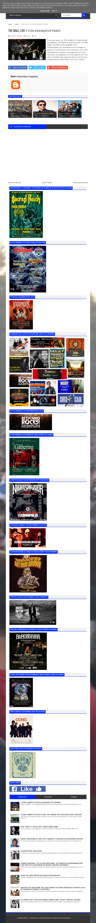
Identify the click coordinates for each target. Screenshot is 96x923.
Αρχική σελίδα (47, 182)
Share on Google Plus (59, 67)
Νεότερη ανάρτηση (14, 182)
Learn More (45, 11)
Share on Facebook (19, 67)
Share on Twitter (39, 67)
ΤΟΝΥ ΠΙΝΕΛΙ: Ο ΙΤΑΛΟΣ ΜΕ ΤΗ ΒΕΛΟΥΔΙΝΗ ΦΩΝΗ (39, 827)
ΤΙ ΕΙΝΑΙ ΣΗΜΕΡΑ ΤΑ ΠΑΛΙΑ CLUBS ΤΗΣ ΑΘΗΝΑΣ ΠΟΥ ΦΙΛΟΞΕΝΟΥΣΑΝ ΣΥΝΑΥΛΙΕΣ (51, 815)
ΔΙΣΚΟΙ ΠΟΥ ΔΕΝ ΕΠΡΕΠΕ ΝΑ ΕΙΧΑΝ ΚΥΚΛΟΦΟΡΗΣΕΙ (40, 875)
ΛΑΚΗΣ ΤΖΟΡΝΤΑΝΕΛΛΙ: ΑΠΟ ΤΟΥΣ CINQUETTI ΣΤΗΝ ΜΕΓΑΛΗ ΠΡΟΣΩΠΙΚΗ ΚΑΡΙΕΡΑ (51, 839)
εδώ (75, 59)
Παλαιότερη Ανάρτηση (80, 182)
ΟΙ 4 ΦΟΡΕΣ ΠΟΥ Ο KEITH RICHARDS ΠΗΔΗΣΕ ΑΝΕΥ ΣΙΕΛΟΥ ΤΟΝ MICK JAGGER (50, 900)
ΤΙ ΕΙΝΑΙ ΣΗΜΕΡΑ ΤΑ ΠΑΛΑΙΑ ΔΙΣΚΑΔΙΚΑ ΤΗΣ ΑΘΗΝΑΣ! (40, 802)
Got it (54, 11)
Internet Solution (76, 918)
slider (35, 36)
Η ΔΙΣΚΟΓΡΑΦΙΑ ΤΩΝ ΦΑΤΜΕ (31, 851)
